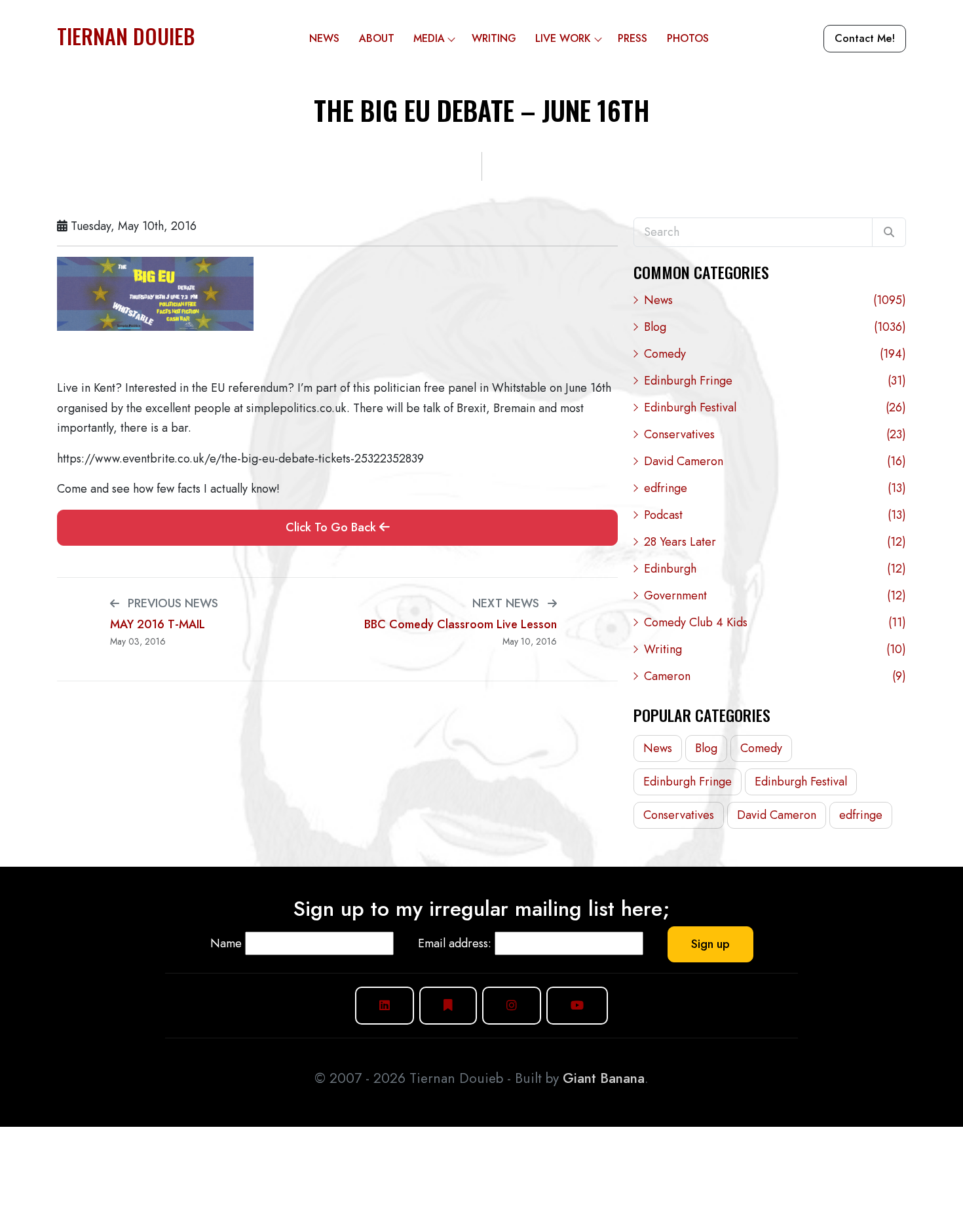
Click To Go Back (332, 527)
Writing (494, 38)
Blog (775, 326)
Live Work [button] (563, 38)
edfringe (775, 488)
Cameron (775, 676)
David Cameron (775, 461)
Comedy (775, 353)
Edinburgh (775, 568)
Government (775, 595)
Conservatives (775, 434)
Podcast (775, 514)
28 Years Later (775, 541)
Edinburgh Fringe (775, 380)
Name (226, 943)
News (324, 38)
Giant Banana (604, 1078)
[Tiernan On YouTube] (577, 1005)
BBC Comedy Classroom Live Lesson (460, 624)
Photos (688, 38)
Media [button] (429, 38)
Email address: (454, 943)
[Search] (889, 232)
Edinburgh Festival (775, 407)
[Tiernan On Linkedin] (384, 1005)
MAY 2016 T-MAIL (157, 624)
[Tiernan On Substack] (448, 1005)
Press (632, 38)
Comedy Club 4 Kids (775, 622)
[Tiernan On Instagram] (511, 1005)
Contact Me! (865, 38)
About (376, 38)
